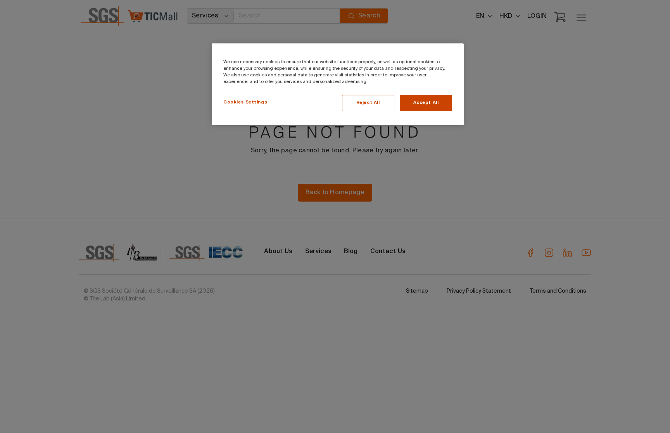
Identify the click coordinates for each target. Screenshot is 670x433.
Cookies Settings (245, 102)
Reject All (368, 102)
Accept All (426, 102)
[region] (338, 84)
